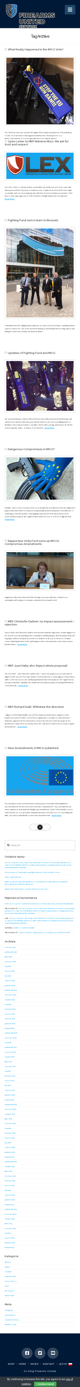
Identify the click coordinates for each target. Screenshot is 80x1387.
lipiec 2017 (8, 1062)
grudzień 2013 (10, 1243)
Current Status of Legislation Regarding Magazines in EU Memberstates (32, 872)
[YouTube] (52, 1353)
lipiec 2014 (8, 1223)
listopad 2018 (10, 1028)
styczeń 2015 (10, 1195)
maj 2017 (8, 1071)
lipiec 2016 (8, 1119)
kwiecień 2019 (10, 1009)
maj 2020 (8, 966)
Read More (10, 199)
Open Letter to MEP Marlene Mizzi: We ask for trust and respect (37, 143)
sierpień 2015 (10, 1166)
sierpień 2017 (10, 1057)
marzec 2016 (10, 1138)
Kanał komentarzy (12, 1320)
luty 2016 (8, 1143)
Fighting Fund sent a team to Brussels (33, 220)
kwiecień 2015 (10, 1181)
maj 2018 (8, 1042)
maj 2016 (8, 1128)
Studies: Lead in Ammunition (24, 928)
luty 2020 (8, 976)
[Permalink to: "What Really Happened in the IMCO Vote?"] (39, 91)
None (7, 1286)
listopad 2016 (9, 1100)
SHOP (11, 1364)
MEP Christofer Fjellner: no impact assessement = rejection (39, 623)
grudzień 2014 (10, 1200)
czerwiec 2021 (10, 947)
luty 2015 (8, 1190)
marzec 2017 (10, 1081)
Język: (64, 1364)
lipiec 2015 (8, 1171)
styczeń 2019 (10, 1019)
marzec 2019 (10, 1014)
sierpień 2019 (10, 1000)
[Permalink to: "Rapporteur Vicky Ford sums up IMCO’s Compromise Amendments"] (39, 570)
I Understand (45, 1384)
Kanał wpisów (10, 1315)
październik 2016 (11, 1104)
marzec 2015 (10, 1185)
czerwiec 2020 (10, 962)
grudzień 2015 (10, 1152)
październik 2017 (11, 1047)
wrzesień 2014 (10, 1214)
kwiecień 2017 (10, 1076)
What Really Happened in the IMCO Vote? (36, 49)
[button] (70, 9)
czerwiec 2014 (10, 1228)
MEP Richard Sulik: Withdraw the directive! (36, 706)
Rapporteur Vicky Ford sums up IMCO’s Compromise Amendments (32, 542)
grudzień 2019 (10, 985)
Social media (9, 1295)
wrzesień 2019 (10, 995)
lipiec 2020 (8, 957)
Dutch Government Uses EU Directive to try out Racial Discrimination (47, 904)
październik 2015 (11, 1162)
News (35, 1364)
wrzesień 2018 (11, 1038)
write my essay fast (13, 904)
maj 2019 (8, 1004)
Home (22, 1364)
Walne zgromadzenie (13, 877)
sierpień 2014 (10, 1219)
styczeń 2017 (10, 1090)
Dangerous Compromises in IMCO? (31, 449)
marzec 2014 (10, 1238)
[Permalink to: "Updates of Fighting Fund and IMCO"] (39, 386)
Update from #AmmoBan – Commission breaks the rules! (26, 889)
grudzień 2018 (10, 1024)
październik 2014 (11, 1209)
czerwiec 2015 (10, 1176)
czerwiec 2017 (10, 1066)
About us (8, 1262)
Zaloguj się (9, 1310)
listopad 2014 (9, 1205)
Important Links (10, 1276)
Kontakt (49, 1364)
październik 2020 (11, 952)
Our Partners (10, 1291)
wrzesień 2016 (10, 1109)
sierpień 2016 (10, 1114)
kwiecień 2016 (10, 1133)
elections (8, 1272)
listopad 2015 (9, 1157)
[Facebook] (27, 1353)
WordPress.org (10, 1324)
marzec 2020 (10, 971)
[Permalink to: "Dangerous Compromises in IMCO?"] (39, 478)
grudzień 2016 (10, 1095)
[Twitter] (40, 1353)
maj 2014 (8, 1233)
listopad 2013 (9, 1247)
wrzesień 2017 (10, 1052)
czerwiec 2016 (10, 1123)
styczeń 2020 (10, 981)
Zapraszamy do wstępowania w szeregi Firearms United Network (44, 932)
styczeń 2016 (10, 1147)
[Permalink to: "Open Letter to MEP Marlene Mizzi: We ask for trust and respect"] (39, 166)
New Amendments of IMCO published (33, 748)
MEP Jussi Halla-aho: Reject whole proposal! (37, 665)
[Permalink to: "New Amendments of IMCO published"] (39, 775)
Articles (8, 1267)
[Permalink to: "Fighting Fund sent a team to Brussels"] (39, 273)
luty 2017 (8, 1085)
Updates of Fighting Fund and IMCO (31, 352)
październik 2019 (11, 990)
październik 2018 (11, 1033)
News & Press (11, 1281)
